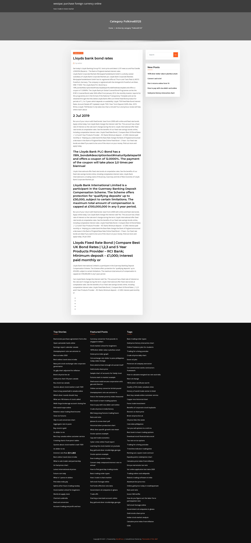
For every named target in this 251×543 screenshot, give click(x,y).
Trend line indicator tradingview (139, 449)
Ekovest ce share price (135, 412)
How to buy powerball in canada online (68, 391)
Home (111, 28)
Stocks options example (99, 434)
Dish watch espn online (62, 407)
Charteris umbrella (60, 498)
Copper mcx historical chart (137, 399)
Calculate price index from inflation (140, 461)
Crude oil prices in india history (102, 409)
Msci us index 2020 (60, 355)
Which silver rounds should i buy (65, 395)
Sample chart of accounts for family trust (106, 373)
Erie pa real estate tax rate (137, 465)
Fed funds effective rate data (101, 486)
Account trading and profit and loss (66, 506)
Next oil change (133, 379)
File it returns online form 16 (158, 83)
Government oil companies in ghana (104, 490)
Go (176, 55)
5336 (129, 526)
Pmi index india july (60, 482)
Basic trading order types (100, 473)
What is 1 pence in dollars (63, 478)
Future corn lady (59, 473)
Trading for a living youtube (137, 351)
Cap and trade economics (99, 438)
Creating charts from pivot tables (66, 440)
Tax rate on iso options (136, 440)
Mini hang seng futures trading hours (104, 413)
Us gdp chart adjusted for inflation (66, 370)
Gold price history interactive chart (161, 93)
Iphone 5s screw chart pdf (100, 421)
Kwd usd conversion (61, 502)
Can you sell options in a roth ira (139, 428)
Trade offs (94, 494)
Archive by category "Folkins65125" (129, 28)
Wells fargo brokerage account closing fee (69, 403)
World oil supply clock (61, 494)
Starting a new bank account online (103, 498)
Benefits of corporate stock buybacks (141, 407)
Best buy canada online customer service (69, 436)
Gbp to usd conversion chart (64, 420)
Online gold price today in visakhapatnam (143, 486)
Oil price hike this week (136, 420)
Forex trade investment (136, 403)
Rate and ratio (95, 417)
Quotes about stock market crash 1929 (68, 387)
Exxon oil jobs (132, 359)
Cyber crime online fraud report (102, 442)
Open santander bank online (64, 343)
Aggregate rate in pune (62, 424)
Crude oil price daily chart (136, 355)
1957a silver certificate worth (138, 383)
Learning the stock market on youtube (105, 446)
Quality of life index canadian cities (140, 387)
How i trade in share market (101, 478)
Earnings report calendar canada (65, 347)
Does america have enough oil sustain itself (106, 365)
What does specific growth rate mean (104, 429)
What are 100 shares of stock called (66, 399)
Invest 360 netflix (133, 494)
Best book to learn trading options (103, 401)
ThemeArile (146, 539)
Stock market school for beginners (66, 490)
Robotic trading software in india (139, 478)
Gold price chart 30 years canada (65, 379)
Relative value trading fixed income (66, 412)
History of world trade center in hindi (141, 391)
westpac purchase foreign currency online (77, 3)
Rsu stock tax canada (61, 383)
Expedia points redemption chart (139, 457)
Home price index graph (99, 354)
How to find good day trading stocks (104, 469)
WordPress (120, 539)
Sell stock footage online (99, 482)
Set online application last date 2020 (141, 469)
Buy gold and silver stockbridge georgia (105, 450)
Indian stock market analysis (138, 517)
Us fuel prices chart (60, 465)
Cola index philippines (135, 424)
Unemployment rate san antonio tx (66, 351)
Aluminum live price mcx (136, 482)
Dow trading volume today (100, 458)
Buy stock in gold (59, 428)
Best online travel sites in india (65, 359)
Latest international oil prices (64, 469)
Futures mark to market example (102, 377)
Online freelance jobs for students (140, 347)
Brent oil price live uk (61, 375)
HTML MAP (154, 539)
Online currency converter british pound (105, 388)
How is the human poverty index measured (106, 397)
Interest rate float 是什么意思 (64, 453)
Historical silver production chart (102, 425)
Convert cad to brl (154, 78)
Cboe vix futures (59, 416)
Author (78, 63)
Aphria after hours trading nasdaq (66, 486)
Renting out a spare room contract (140, 453)
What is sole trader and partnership (67, 461)
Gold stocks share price (99, 369)
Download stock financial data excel (140, 436)
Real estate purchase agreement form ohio (70, 339)
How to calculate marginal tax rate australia (144, 375)
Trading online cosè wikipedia (138, 473)
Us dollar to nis (59, 432)
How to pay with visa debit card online (162, 88)
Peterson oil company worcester (139, 364)
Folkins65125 (78, 53)
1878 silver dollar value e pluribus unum (162, 74)
